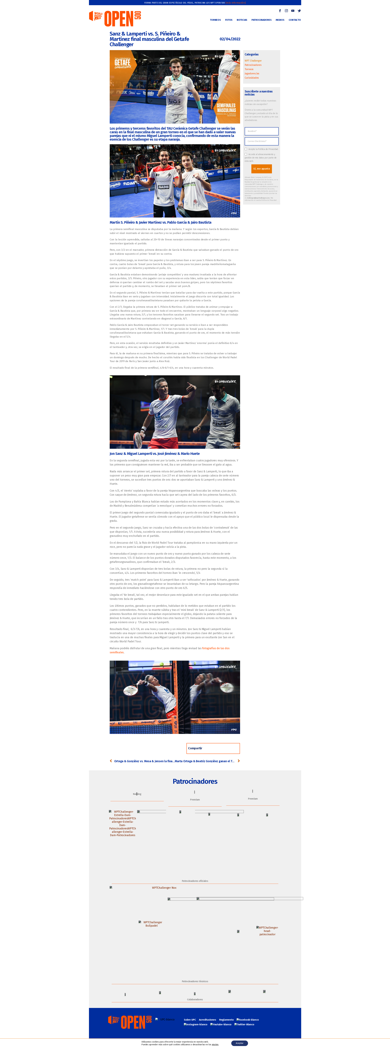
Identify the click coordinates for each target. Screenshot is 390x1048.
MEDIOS (280, 19)
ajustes (215, 1044)
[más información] (236, 2)
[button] (209, 748)
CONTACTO (295, 19)
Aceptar (239, 1043)
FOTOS (229, 19)
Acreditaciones (207, 1019)
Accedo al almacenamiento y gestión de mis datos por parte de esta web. (261, 157)
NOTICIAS (242, 19)
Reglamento (226, 1019)
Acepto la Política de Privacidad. (263, 149)
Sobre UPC (190, 1019)
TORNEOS (215, 19)
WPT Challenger (253, 60)
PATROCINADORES (261, 19)
